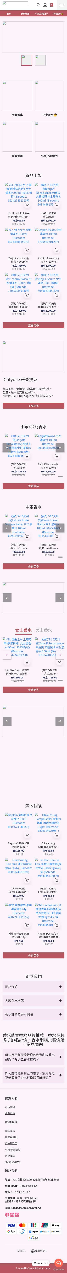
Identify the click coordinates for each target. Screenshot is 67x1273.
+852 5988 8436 (29, 1185)
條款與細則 (11, 1137)
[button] (33, 986)
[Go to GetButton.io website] (58, 1270)
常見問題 (10, 1155)
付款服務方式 (12, 1149)
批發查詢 (10, 1113)
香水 (9, 13)
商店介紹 (10, 1107)
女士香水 (23, 630)
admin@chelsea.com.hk (26, 1207)
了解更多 (33, 406)
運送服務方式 (12, 1162)
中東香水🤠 (58, 13)
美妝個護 (25, 13)
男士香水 (43, 630)
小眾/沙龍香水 (41, 13)
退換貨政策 (11, 1143)
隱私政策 (10, 1130)
